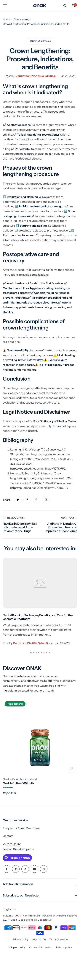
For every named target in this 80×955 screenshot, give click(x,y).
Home (6, 19)
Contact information (40, 947)
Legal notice (39, 939)
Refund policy (64, 947)
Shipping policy (16, 947)
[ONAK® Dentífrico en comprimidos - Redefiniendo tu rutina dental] (40, 6)
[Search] (65, 6)
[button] (49, 652)
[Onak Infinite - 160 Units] (40, 736)
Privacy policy (20, 939)
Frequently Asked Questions (21, 828)
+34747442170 (12, 844)
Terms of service (58, 939)
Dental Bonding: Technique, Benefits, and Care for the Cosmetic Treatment (37, 617)
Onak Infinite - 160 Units (18, 783)
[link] (18, 499)
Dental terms (21, 19)
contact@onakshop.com (18, 849)
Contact (8, 836)
